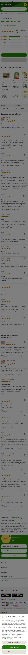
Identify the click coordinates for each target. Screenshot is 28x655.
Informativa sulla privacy (7, 638)
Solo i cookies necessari (14, 652)
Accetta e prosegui (14, 647)
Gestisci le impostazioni (14, 642)
